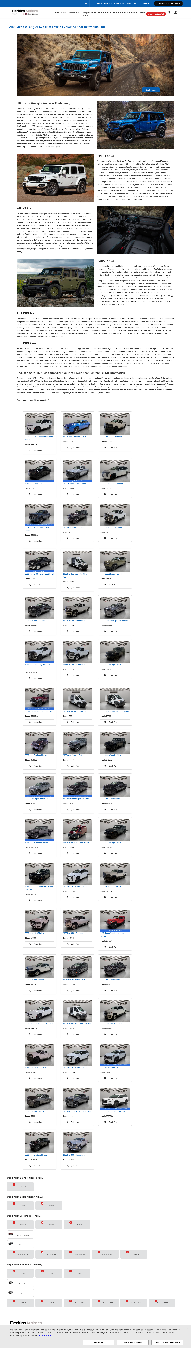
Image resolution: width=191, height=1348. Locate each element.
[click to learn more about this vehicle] (39, 424)
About (143, 12)
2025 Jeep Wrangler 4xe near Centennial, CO (45, 103)
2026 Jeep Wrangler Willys (110, 664)
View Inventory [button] (151, 90)
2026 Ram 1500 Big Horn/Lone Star (39, 620)
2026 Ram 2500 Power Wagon (112, 886)
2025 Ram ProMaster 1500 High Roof (77, 842)
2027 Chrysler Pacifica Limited (112, 483)
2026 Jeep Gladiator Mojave (36, 755)
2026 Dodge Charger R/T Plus (74, 437)
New (57, 12)
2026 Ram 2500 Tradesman (111, 437)
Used (63, 12)
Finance (107, 12)
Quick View (37, 450)
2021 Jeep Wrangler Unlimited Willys (39, 711)
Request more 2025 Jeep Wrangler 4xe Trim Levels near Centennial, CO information (71, 372)
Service (117, 12)
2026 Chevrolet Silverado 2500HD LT (39, 574)
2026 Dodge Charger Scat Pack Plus (39, 1023)
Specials (133, 12)
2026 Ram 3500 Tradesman (74, 620)
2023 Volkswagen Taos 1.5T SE (37, 799)
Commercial (74, 12)
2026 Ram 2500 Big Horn (35, 933)
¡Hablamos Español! (156, 14)
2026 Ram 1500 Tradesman (36, 980)
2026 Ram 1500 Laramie (110, 799)
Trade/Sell (96, 12)
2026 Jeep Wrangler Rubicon (74, 527)
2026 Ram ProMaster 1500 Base (75, 711)
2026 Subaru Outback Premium (112, 1111)
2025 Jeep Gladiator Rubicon (36, 842)
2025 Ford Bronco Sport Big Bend (76, 799)
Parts (125, 12)
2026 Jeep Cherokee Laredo (111, 574)
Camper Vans (86, 14)
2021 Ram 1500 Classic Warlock (75, 483)
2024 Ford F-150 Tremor (34, 483)
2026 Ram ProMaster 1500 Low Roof (114, 711)
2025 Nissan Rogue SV (109, 1067)
